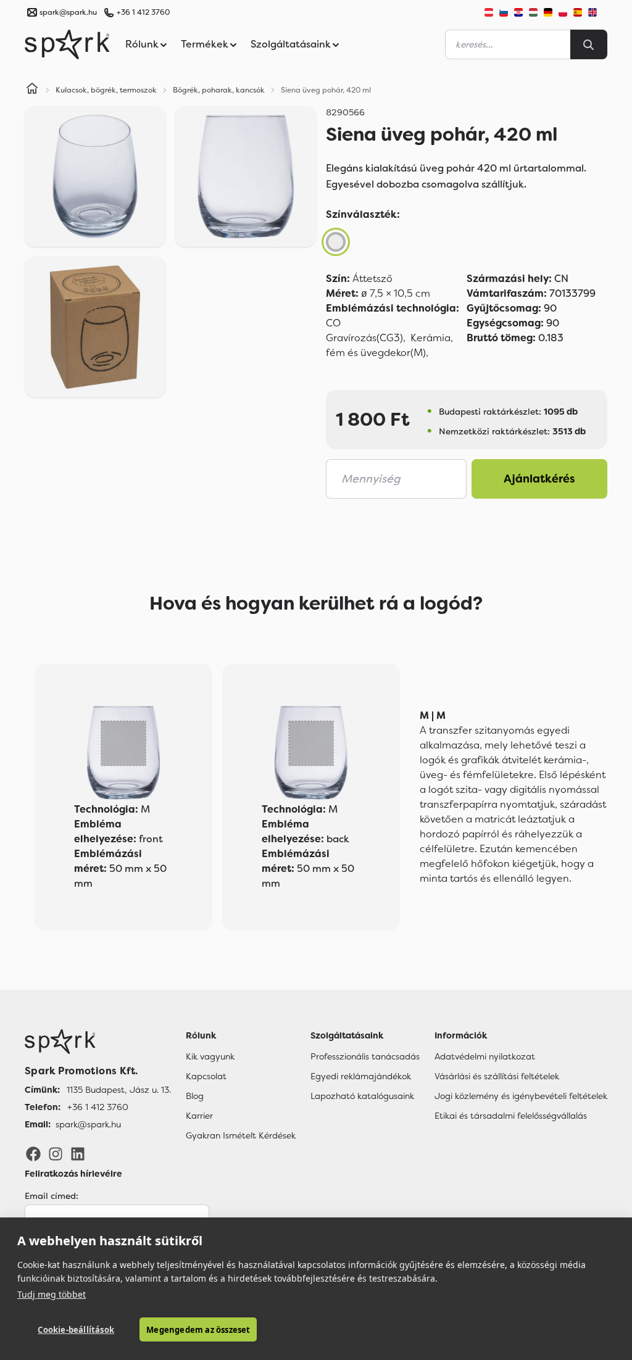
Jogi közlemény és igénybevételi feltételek (520, 1095)
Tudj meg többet (51, 1294)
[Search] (588, 44)
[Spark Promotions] (67, 44)
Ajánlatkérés (539, 478)
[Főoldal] (98, 1041)
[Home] (32, 90)
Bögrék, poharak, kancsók (219, 90)
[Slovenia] (504, 12)
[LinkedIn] (77, 1153)
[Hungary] (533, 12)
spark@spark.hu (88, 1124)
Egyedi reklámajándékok (360, 1076)
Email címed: (51, 1195)
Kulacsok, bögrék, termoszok (106, 90)
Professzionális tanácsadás (365, 1056)
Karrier (199, 1115)
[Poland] (563, 12)
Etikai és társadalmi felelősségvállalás (510, 1115)
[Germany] (548, 12)
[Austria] (489, 12)
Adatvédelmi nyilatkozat (484, 1056)
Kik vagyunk (210, 1056)
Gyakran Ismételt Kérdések (241, 1135)
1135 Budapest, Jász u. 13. (119, 1089)
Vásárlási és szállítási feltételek (496, 1076)
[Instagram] (55, 1153)
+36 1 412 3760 (143, 12)
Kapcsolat (206, 1076)
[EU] (597, 12)
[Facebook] (33, 1153)
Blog (195, 1095)
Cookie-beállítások (76, 1329)
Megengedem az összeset (198, 1329)
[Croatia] (518, 12)
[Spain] (578, 12)
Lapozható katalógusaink (362, 1095)
